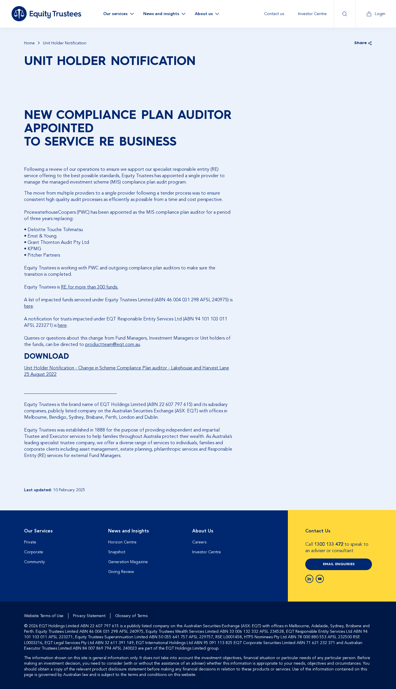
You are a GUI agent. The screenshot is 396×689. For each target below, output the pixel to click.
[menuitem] (274, 14)
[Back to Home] (46, 13)
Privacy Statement (89, 616)
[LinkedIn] (309, 579)
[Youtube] (320, 579)
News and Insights (128, 531)
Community (34, 562)
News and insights (161, 14)
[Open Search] (344, 14)
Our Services (38, 531)
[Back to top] (367, 529)
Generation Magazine (128, 562)
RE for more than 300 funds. (89, 287)
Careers (199, 542)
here (28, 306)
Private (30, 542)
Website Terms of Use (43, 616)
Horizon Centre (122, 542)
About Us (202, 531)
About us (204, 14)
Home (29, 43)
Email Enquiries (339, 564)
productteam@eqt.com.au (112, 344)
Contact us (274, 14)
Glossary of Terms (131, 616)
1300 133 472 (328, 544)
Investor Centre (312, 14)
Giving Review (121, 571)
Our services (115, 14)
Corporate (33, 552)
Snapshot (116, 552)
